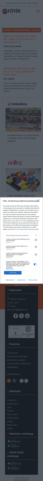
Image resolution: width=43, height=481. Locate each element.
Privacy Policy (32, 280)
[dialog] (21, 240)
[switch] (35, 240)
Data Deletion (10, 280)
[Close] (39, 201)
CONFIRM (12, 273)
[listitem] (21, 235)
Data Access (21, 280)
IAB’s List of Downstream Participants (24, 229)
